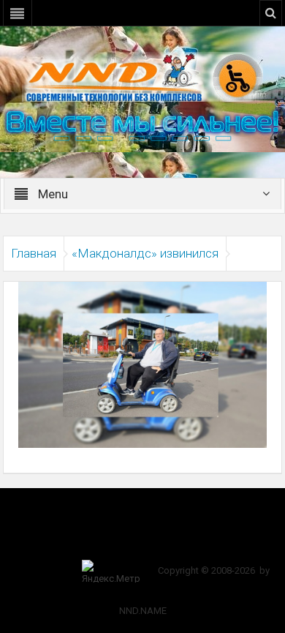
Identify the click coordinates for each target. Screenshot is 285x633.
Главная (33, 253)
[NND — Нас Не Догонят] (142, 76)
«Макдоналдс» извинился (145, 253)
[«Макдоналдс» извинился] (142, 364)
